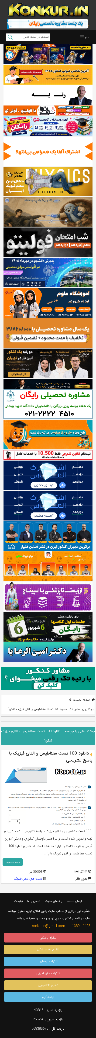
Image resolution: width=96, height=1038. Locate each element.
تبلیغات (18, 901)
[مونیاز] (48, 536)
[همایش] (48, 363)
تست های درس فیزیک (28, 878)
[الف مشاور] (48, 434)
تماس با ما (33, 901)
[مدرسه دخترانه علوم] (48, 302)
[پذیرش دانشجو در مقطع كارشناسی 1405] (48, 272)
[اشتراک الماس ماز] (48, 475)
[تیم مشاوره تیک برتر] (48, 333)
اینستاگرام (48, 997)
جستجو (10, 37)
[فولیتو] (48, 110)
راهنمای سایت (53, 901)
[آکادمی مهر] (48, 566)
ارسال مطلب (74, 901)
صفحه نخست (81, 699)
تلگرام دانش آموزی (48, 973)
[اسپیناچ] (48, 596)
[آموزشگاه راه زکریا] (48, 384)
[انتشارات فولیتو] (48, 242)
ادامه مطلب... (13, 862)
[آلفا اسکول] (48, 151)
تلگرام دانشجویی (48, 985)
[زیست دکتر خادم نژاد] (48, 126)
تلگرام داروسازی (48, 961)
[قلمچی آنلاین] (48, 455)
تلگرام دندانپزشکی (48, 949)
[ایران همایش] (48, 404)
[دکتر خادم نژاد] (48, 627)
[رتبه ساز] (48, 95)
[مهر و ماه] (48, 54)
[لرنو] (48, 212)
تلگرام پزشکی (48, 937)
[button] (87, 37)
